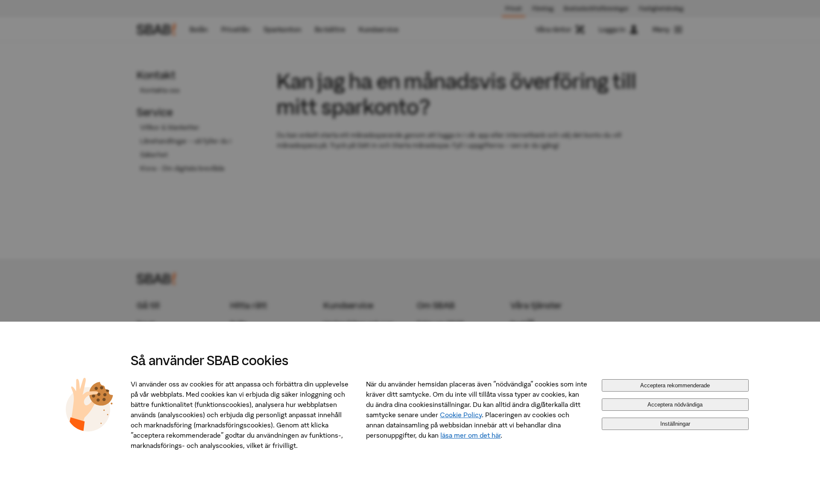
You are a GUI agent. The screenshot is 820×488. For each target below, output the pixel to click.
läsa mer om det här (470, 435)
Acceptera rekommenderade (675, 385)
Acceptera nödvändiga (675, 404)
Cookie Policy (461, 414)
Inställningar (675, 424)
